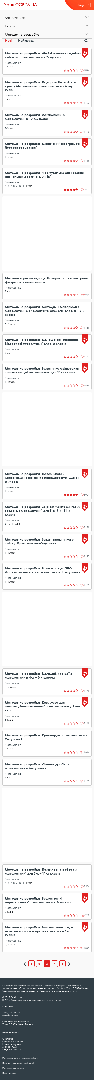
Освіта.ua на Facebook (15, 1021)
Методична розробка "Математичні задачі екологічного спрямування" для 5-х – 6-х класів (39, 931)
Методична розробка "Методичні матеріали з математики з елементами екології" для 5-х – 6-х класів (44, 310)
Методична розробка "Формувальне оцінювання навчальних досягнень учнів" (44, 174)
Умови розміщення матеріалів (20, 1058)
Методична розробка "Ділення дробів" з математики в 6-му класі (37, 766)
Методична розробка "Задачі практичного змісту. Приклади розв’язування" (39, 541)
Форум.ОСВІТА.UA (13, 1041)
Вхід (81, 5)
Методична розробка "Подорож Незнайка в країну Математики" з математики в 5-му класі (40, 86)
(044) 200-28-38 (11, 1012)
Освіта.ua (7, 1038)
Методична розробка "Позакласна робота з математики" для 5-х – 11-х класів (41, 871)
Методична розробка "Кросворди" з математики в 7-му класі (46, 737)
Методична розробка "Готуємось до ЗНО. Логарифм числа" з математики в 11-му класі (42, 570)
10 (6, 128)
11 (6, 157)
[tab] (47, 17)
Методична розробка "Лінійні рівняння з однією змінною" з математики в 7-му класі (43, 55)
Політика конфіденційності (18, 1063)
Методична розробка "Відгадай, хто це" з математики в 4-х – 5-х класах (38, 675)
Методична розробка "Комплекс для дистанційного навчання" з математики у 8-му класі (42, 706)
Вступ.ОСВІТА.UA (11, 1049)
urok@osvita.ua (10, 1015)
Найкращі (26, 40)
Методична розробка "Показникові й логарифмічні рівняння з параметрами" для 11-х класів (43, 477)
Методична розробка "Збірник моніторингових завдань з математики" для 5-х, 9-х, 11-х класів (42, 510)
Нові (8, 40)
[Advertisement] (47, 233)
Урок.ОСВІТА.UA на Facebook (19, 1024)
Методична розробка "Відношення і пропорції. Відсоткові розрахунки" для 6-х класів (42, 341)
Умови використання (14, 1068)
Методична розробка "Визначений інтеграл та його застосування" (42, 145)
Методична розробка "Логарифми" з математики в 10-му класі (35, 117)
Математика (13, 62)
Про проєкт (9, 1073)
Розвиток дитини (11, 1044)
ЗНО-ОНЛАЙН (10, 1046)
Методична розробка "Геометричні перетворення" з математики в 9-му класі (39, 900)
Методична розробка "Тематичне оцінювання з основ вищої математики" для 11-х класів (42, 370)
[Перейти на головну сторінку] (20, 5)
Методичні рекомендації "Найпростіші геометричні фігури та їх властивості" (46, 280)
